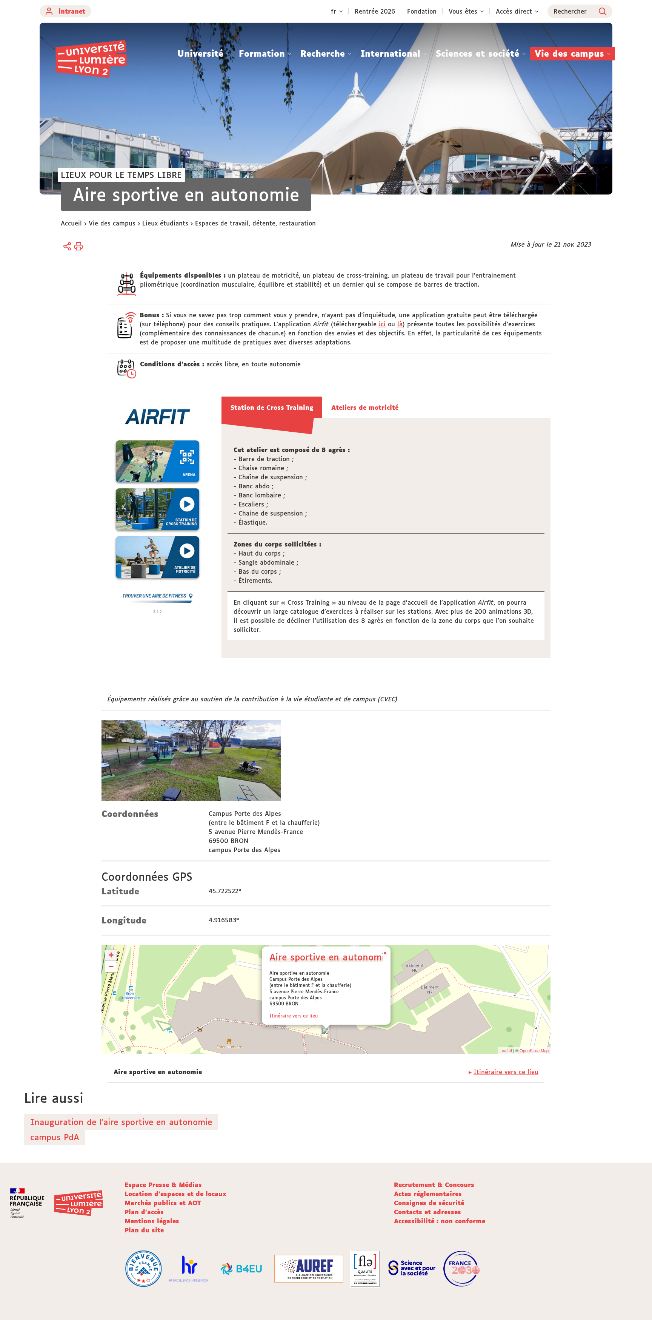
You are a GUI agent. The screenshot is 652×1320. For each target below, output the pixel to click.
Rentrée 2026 (375, 11)
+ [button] (111, 955)
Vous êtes (463, 11)
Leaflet (506, 1050)
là (400, 324)
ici (382, 324)
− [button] (111, 966)
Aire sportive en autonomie (329, 956)
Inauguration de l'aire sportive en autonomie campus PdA (121, 1129)
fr (333, 11)
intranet (71, 11)
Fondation (422, 11)
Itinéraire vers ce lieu (293, 1016)
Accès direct (514, 11)
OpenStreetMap (534, 1050)
